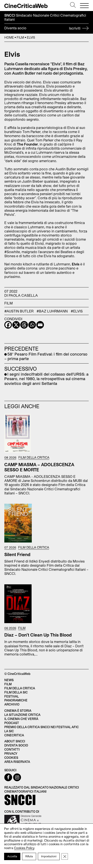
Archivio (11, 704)
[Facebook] (8, 325)
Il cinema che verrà (21, 719)
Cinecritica (14, 735)
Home (9, 37)
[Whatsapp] (32, 325)
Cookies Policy (24, 848)
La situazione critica (22, 715)
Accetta (12, 856)
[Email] (40, 325)
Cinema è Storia (17, 710)
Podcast (11, 723)
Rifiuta (29, 856)
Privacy (10, 753)
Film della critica (19, 688)
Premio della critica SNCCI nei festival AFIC (41, 727)
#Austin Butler (19, 311)
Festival (11, 696)
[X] (16, 325)
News (9, 680)
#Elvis (77, 311)
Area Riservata (17, 762)
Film (20, 37)
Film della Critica (33, 457)
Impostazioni (48, 856)
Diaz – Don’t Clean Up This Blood (38, 634)
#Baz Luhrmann (52, 311)
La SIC (9, 731)
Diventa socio (42, 28)
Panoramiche (15, 700)
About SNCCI (14, 741)
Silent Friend (17, 554)
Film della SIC (16, 692)
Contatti (12, 749)
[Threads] (24, 325)
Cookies (11, 757)
